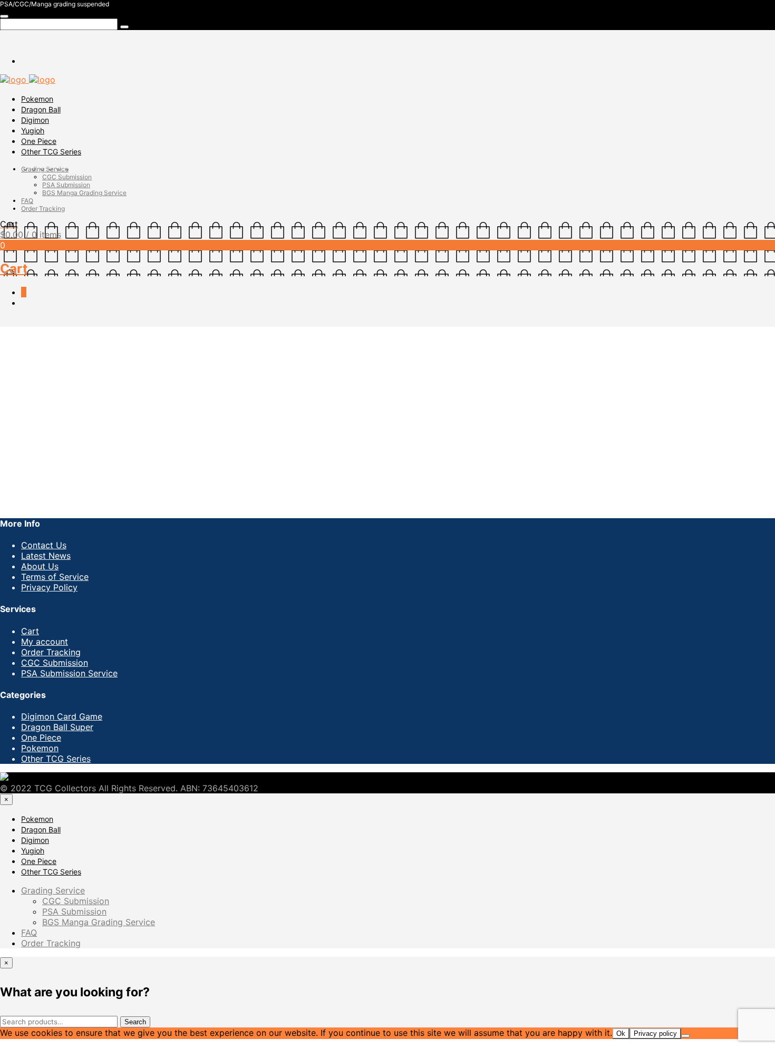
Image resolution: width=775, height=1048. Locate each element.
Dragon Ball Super (57, 727)
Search (135, 1022)
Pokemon (37, 98)
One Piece (38, 141)
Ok (620, 1033)
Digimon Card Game (61, 716)
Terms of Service (55, 576)
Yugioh (32, 130)
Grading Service (45, 169)
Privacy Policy (49, 587)
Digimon (35, 119)
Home (12, 332)
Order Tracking (43, 208)
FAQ (27, 201)
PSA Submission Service (69, 673)
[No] (685, 1035)
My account (44, 641)
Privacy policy (655, 1033)
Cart (30, 631)
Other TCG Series (51, 151)
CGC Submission (67, 177)
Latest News (46, 555)
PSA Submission (66, 185)
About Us (40, 566)
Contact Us (43, 545)
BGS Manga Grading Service (84, 193)
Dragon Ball (41, 109)
